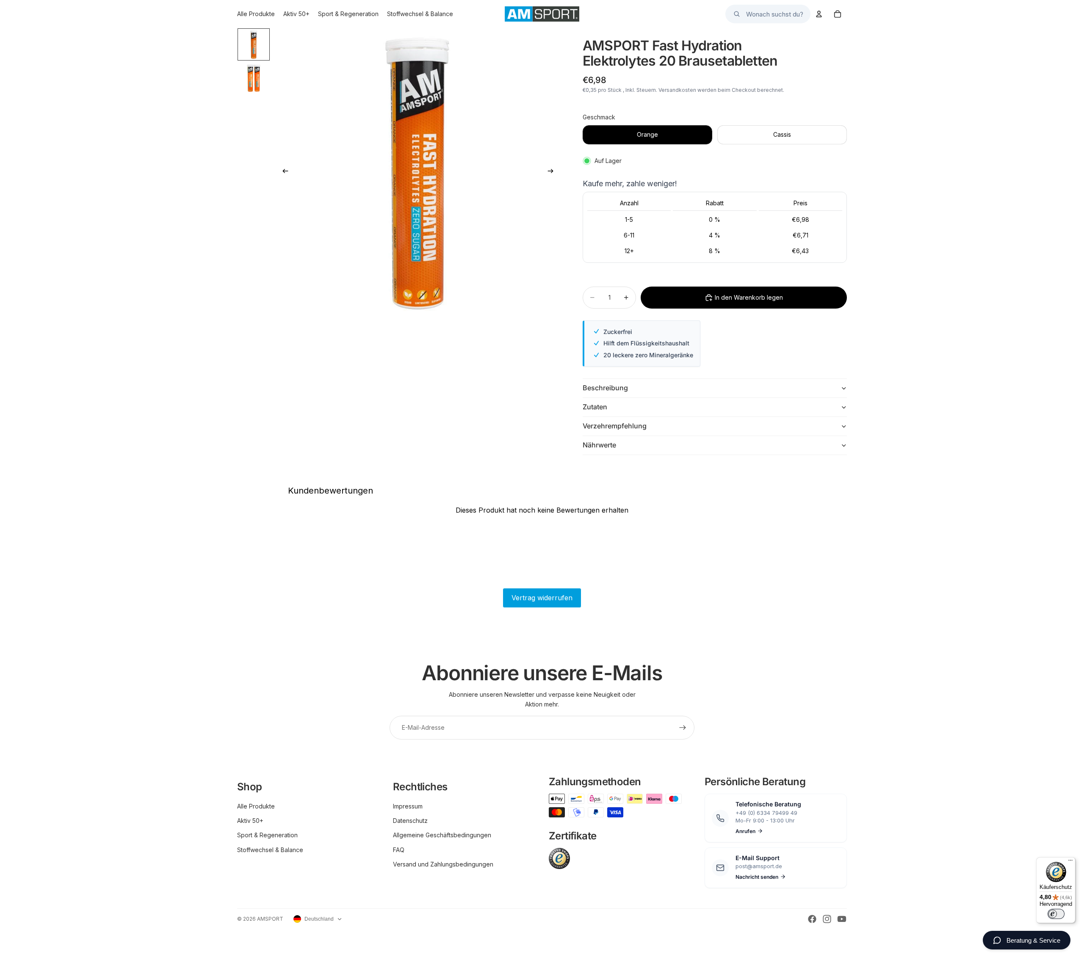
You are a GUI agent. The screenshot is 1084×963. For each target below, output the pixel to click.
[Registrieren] (683, 728)
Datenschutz (410, 820)
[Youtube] (842, 919)
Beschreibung (605, 388)
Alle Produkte (256, 806)
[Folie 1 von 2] (253, 44)
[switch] (1056, 914)
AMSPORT (270, 919)
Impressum (408, 806)
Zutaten (595, 407)
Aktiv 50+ (250, 820)
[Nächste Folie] (553, 172)
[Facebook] (812, 919)
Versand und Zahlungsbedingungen (443, 864)
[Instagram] (827, 919)
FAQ (398, 849)
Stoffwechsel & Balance (270, 849)
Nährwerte (599, 445)
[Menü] (1070, 862)
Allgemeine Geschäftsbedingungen (442, 835)
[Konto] (819, 14)
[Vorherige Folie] (283, 172)
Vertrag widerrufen (542, 597)
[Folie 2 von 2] (253, 78)
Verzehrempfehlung (615, 426)
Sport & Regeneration (267, 835)
